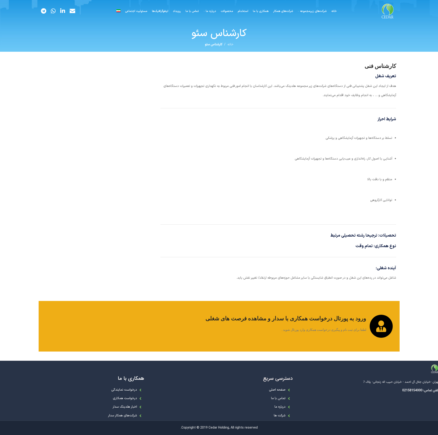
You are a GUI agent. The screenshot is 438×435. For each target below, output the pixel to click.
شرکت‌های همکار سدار (122, 415)
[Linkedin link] (62, 11)
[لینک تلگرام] (44, 11)
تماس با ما (278, 398)
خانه (230, 44)
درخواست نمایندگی (124, 389)
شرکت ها (280, 415)
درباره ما (280, 406)
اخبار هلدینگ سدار (125, 406)
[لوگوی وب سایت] (388, 11)
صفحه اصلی (277, 389)
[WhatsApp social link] (53, 11)
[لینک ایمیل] (72, 11)
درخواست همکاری (125, 398)
